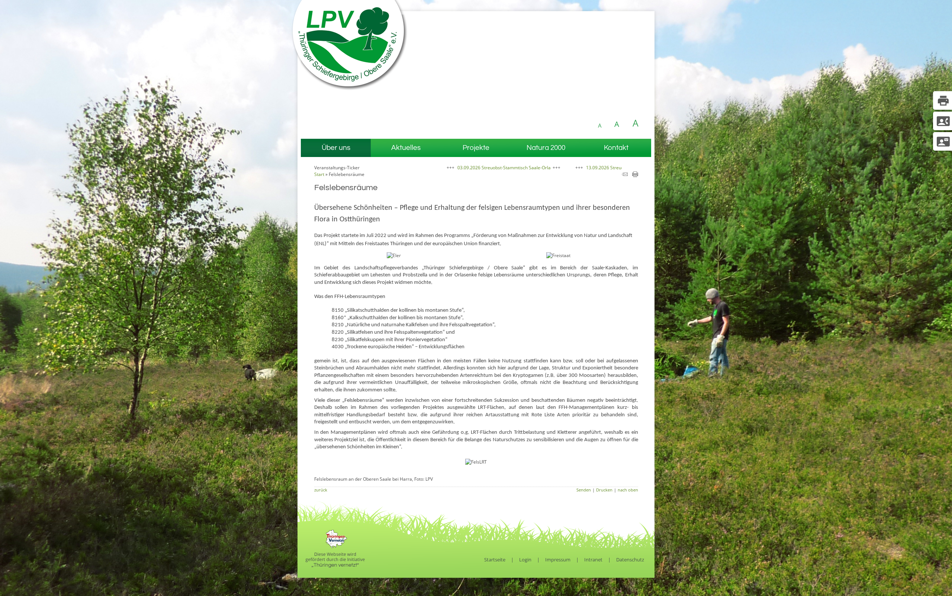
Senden (583, 490)
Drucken (604, 490)
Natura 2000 (546, 147)
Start (319, 174)
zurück (320, 490)
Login (525, 559)
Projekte (476, 147)
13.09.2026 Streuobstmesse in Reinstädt (577, 167)
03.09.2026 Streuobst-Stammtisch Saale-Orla (453, 167)
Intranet (593, 559)
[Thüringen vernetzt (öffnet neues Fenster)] (335, 566)
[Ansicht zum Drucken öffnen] (635, 175)
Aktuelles (406, 147)
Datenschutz (630, 559)
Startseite (494, 559)
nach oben (628, 490)
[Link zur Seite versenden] (625, 175)
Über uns (336, 147)
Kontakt (616, 147)
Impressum (557, 559)
